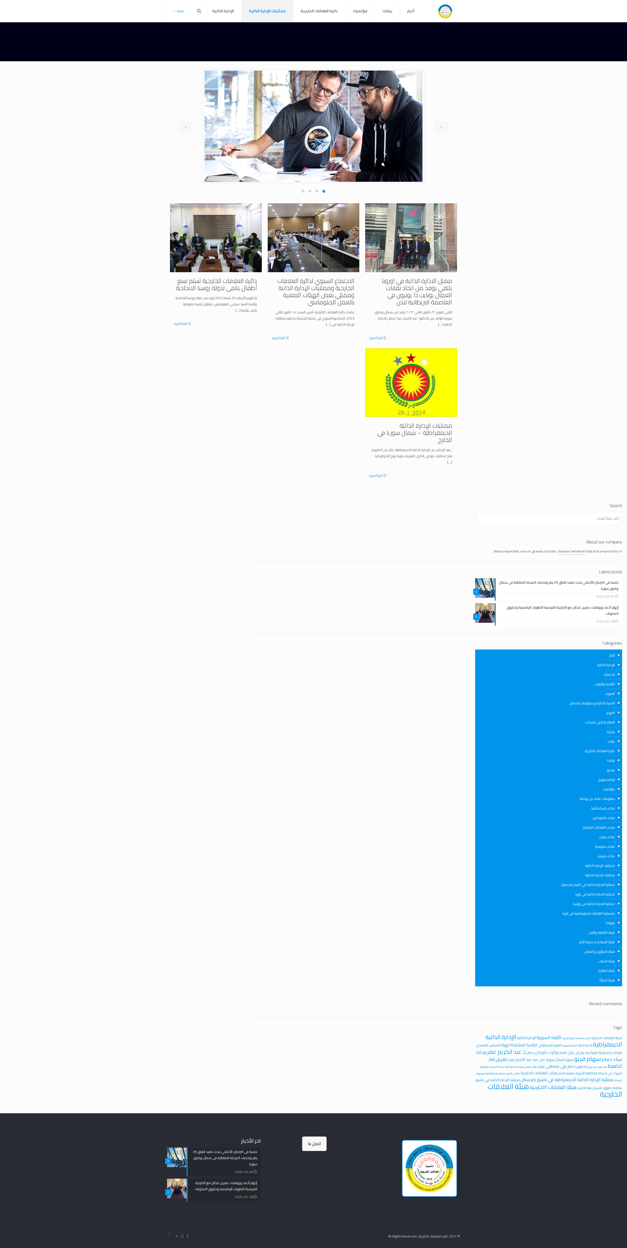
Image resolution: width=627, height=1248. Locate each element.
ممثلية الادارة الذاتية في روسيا (594, 904)
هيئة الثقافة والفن (602, 932)
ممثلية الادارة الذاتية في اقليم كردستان (588, 884)
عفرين (501, 1059)
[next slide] (441, 127)
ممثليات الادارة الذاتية (600, 875)
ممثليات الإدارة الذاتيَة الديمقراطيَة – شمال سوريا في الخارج (414, 432)
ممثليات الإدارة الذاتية (600, 865)
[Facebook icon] (187, 1236)
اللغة (180, 11)
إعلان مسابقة (583, 1038)
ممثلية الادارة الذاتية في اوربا (595, 894)
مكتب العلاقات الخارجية (599, 827)
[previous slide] (185, 127)
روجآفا (481, 1052)
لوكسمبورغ (606, 779)
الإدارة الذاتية (606, 665)
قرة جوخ (602, 1066)
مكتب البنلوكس (603, 818)
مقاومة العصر (566, 1073)
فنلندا (611, 760)
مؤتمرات (609, 789)
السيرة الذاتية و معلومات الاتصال (592, 703)
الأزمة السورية (549, 1037)
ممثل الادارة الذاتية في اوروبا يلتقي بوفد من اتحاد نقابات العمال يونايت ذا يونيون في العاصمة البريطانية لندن (417, 291)
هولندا (610, 923)
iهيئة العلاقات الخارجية (606, 1038)
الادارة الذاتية (585, 1045)
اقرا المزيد (375, 338)
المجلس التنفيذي (488, 1045)
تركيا (555, 1052)
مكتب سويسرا (605, 846)
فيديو (611, 770)
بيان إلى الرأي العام (571, 1052)
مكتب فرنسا (606, 856)
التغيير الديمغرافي (549, 1045)
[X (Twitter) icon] (182, 1236)
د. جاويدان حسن (538, 1052)
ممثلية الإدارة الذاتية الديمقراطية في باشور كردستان (567, 1079)
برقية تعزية (598, 1052)
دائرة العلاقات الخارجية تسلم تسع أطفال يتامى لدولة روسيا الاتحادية (216, 284)
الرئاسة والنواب (605, 684)
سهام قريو (587, 1058)
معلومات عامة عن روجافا (597, 798)
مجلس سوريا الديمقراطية (518, 1066)
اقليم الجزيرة (568, 1038)
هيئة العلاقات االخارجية (553, 1087)
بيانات (611, 741)
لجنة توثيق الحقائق (577, 1066)
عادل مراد (538, 1060)
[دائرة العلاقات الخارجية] (445, 11)
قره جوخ (593, 1066)
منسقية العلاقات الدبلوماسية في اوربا (589, 913)
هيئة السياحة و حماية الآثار (597, 942)
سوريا (569, 1059)
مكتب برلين (607, 837)
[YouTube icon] (177, 1236)
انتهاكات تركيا (614, 1052)
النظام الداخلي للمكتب (600, 722)
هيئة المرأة (607, 980)
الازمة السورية (569, 1045)
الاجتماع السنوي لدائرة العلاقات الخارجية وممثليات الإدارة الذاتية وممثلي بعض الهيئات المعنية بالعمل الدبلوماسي (315, 291)
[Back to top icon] (168, 1234)
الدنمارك (609, 674)
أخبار (612, 655)
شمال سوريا (555, 1059)
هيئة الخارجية (584, 1088)
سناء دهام (612, 1059)
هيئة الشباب (606, 961)
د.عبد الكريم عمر (506, 1051)
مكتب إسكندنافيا (603, 808)
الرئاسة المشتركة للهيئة (519, 1045)
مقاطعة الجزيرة (586, 1073)
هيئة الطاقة (606, 970)
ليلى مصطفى (555, 1066)
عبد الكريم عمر (520, 1059)
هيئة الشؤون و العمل (599, 951)
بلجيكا (611, 732)
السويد (610, 693)
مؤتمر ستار (539, 1066)
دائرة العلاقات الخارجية (600, 751)
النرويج (610, 713)
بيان (587, 1052)
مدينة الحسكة (496, 1066)
